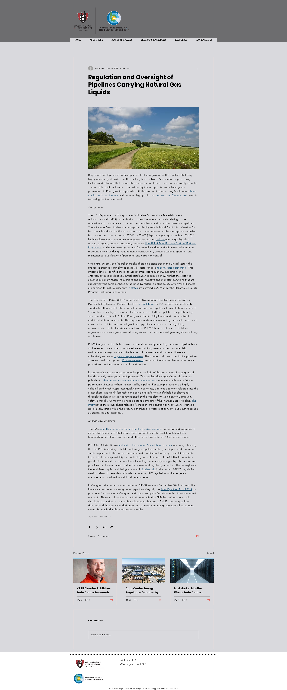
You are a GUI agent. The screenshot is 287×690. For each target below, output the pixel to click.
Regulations (105, 516)
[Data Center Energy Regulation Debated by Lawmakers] (143, 571)
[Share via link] (111, 527)
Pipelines (93, 516)
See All (210, 553)
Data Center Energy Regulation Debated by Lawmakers (142, 590)
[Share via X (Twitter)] (97, 527)
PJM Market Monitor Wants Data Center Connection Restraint (189, 590)
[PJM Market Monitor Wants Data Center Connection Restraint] (192, 571)
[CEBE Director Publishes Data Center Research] (95, 571)
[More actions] (197, 68)
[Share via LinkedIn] (104, 527)
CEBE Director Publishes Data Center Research (94, 590)
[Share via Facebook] (89, 527)
